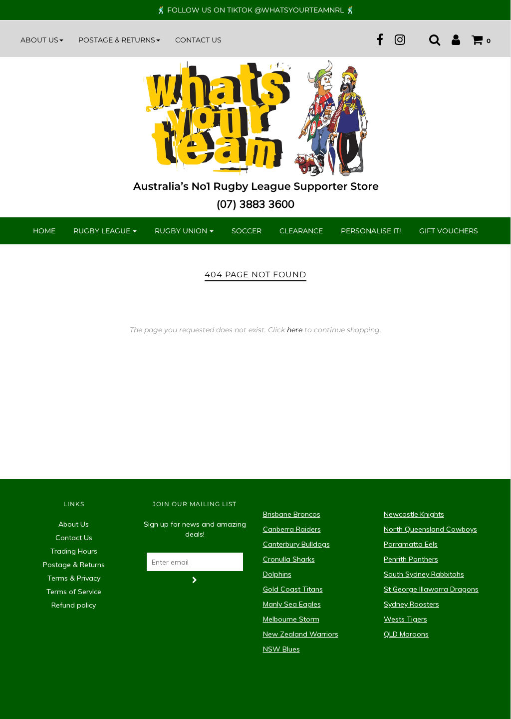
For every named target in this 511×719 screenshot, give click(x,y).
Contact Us (198, 39)
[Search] (429, 39)
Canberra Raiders (292, 529)
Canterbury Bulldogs (296, 544)
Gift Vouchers (448, 230)
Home (44, 230)
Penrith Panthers (411, 559)
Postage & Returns (74, 564)
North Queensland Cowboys (430, 529)
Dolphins (277, 574)
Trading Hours (73, 551)
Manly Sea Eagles (292, 604)
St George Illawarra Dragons (431, 589)
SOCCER (246, 230)
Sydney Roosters (411, 604)
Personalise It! (371, 230)
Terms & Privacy (73, 578)
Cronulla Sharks (289, 559)
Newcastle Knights (414, 514)
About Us (73, 524)
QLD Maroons (406, 634)
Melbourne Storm (291, 619)
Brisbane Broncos (291, 514)
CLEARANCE (301, 230)
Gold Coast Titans (293, 589)
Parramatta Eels (411, 544)
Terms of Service (73, 591)
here (294, 329)
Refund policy (73, 605)
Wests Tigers (405, 619)
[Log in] (451, 39)
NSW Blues (281, 649)
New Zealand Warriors (300, 634)
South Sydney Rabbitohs (424, 574)
